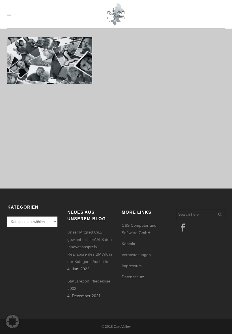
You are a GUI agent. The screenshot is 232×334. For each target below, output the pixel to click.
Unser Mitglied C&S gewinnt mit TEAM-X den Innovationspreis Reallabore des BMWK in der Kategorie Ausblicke (89, 247)
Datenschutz (133, 277)
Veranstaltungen (136, 254)
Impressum (132, 266)
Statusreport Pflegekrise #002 (88, 285)
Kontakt (128, 243)
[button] (12, 321)
